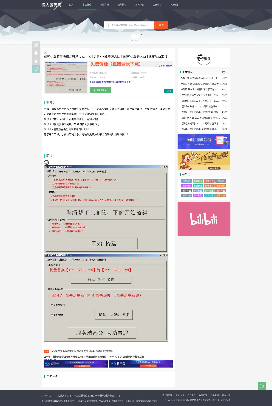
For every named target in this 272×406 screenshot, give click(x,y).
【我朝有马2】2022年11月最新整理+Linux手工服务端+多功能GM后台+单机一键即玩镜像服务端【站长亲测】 (201, 106)
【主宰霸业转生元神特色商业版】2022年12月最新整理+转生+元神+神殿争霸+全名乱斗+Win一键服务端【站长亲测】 (201, 95)
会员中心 (157, 4)
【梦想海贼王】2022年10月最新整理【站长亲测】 (201, 123)
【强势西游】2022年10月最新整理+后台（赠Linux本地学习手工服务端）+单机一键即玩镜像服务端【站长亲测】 (201, 129)
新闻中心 (139, 4)
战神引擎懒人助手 (86, 351)
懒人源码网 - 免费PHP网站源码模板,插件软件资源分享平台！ (52, 5)
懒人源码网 (167, 395)
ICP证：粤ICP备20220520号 (217, 400)
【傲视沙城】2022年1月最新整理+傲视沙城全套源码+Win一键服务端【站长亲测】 (201, 112)
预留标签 (187, 181)
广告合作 (191, 395)
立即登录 (101, 90)
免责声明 (203, 395)
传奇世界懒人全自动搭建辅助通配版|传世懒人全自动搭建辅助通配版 (201, 84)
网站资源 (104, 4)
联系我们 (215, 395)
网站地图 (226, 395)
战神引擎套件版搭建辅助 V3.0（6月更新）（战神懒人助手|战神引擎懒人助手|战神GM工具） (201, 78)
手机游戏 (86, 4)
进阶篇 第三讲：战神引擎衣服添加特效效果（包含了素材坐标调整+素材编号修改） (201, 89)
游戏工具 (103, 73)
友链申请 (180, 395)
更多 (225, 72)
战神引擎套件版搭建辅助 (63, 351)
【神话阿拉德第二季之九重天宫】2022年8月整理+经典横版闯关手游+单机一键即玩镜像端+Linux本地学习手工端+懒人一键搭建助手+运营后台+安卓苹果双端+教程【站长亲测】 (201, 101)
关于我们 (174, 4)
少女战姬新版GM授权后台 (131, 357)
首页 (71, 4)
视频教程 (122, 4)
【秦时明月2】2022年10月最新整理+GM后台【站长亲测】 (201, 118)
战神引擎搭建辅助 (104, 351)
